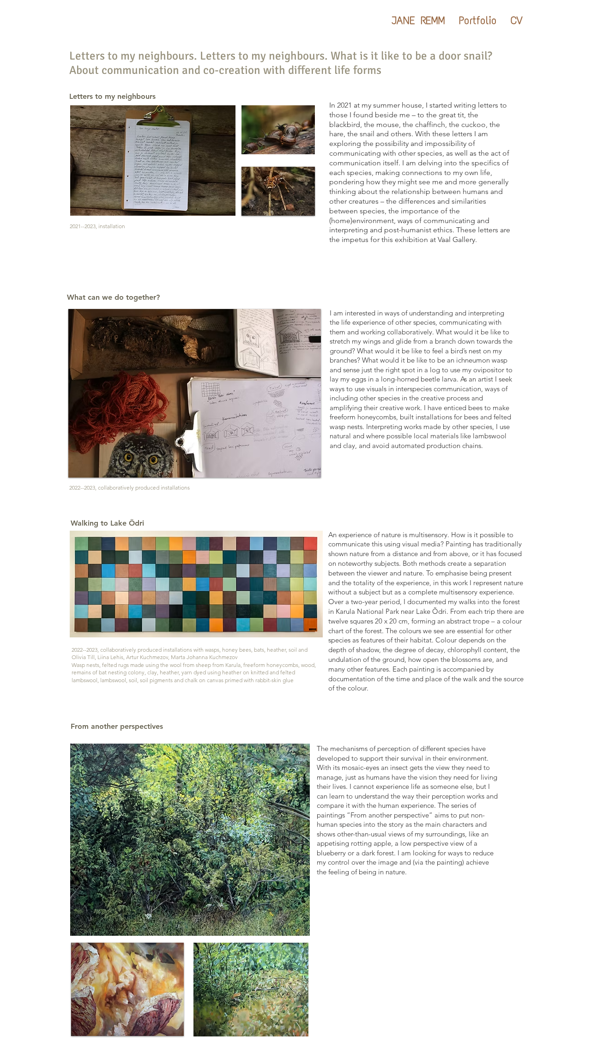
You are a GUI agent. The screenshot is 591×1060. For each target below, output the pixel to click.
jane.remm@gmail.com (466, 1043)
